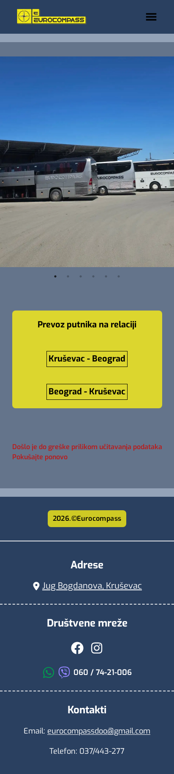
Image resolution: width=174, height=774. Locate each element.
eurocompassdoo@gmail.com (98, 731)
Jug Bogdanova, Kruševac (92, 586)
